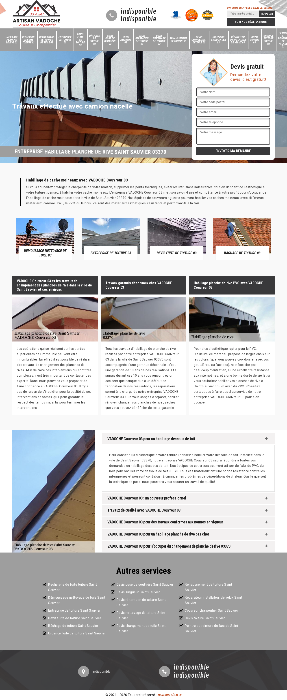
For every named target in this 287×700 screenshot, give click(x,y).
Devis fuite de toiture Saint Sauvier (74, 618)
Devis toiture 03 (254, 40)
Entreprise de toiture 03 (65, 40)
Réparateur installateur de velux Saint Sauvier (213, 600)
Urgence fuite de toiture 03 (268, 39)
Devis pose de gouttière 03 (110, 39)
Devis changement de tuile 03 (199, 40)
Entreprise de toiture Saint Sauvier (74, 610)
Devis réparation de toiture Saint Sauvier (141, 602)
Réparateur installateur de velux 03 (238, 40)
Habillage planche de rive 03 (12, 40)
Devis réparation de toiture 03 (141, 39)
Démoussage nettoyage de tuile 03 (46, 40)
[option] (45, 238)
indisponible (138, 11)
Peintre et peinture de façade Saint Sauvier (211, 628)
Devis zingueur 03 (125, 40)
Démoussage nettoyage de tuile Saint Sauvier (76, 600)
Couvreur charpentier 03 (218, 40)
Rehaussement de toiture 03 (178, 40)
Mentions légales (170, 695)
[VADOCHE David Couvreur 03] (36, 14)
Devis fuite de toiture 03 (80, 40)
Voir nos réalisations (251, 21)
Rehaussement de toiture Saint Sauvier (208, 587)
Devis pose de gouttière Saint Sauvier (145, 584)
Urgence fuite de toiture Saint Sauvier (77, 633)
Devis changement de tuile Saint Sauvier (141, 628)
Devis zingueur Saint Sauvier (138, 592)
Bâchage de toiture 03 (94, 39)
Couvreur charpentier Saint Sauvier (211, 610)
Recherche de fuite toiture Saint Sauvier (72, 587)
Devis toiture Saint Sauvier (205, 618)
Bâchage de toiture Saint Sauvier (73, 625)
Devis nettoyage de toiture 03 (159, 39)
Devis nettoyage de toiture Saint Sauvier (141, 615)
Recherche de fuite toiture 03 (28, 40)
